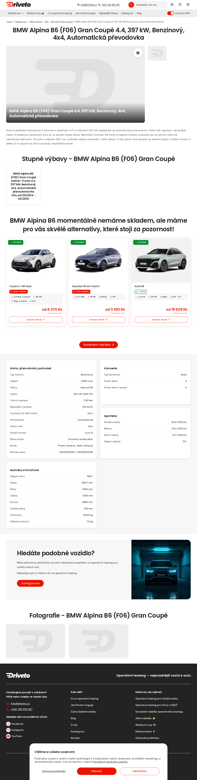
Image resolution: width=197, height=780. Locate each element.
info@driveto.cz (89, 4)
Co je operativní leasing (84, 698)
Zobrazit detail (34, 319)
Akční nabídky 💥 (145, 718)
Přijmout (96, 771)
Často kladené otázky (83, 711)
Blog (73, 718)
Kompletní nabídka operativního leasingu (159, 711)
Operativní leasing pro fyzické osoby (156, 698)
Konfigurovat (31, 583)
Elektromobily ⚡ (145, 731)
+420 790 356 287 (111, 4)
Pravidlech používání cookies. (110, 761)
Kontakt (75, 738)
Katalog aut (77, 731)
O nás (74, 724)
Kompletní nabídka (97, 344)
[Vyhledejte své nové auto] (131, 5)
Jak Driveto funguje (82, 705)
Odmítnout (140, 771)
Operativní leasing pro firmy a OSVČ (156, 705)
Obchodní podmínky (147, 738)
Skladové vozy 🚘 (145, 724)
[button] (15, 13)
